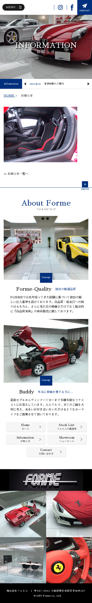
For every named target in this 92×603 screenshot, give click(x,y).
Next (89, 83)
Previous (25, 83)
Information (11, 84)
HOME (9, 95)
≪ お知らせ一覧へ (16, 173)
